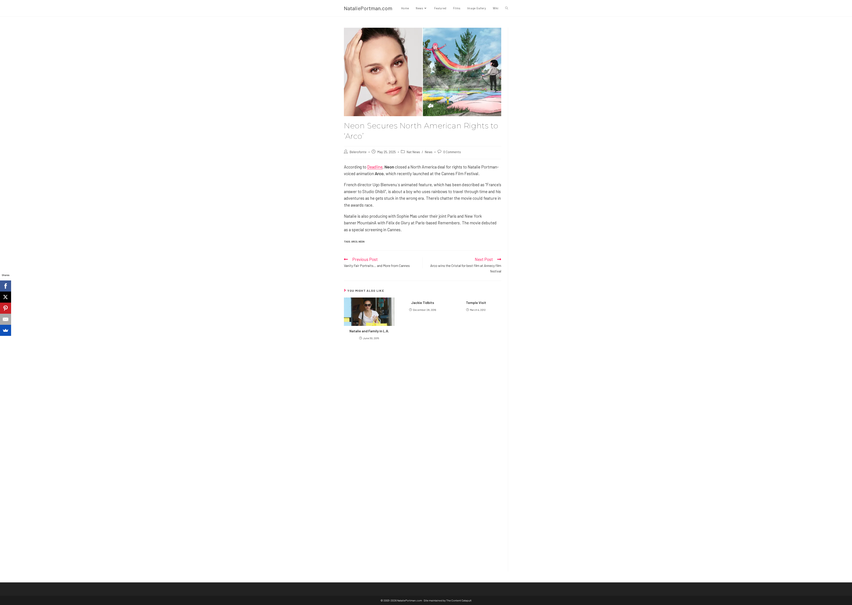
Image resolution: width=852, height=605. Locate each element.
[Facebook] (5, 286)
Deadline (375, 166)
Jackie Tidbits (422, 302)
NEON (362, 241)
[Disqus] (422, 507)
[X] (5, 297)
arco (354, 241)
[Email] (5, 319)
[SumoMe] (5, 330)
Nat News (413, 152)
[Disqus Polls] (422, 396)
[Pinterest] (5, 308)
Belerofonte (358, 152)
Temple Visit (476, 302)
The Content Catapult (458, 600)
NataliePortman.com (368, 8)
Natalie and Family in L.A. (369, 331)
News (428, 152)
